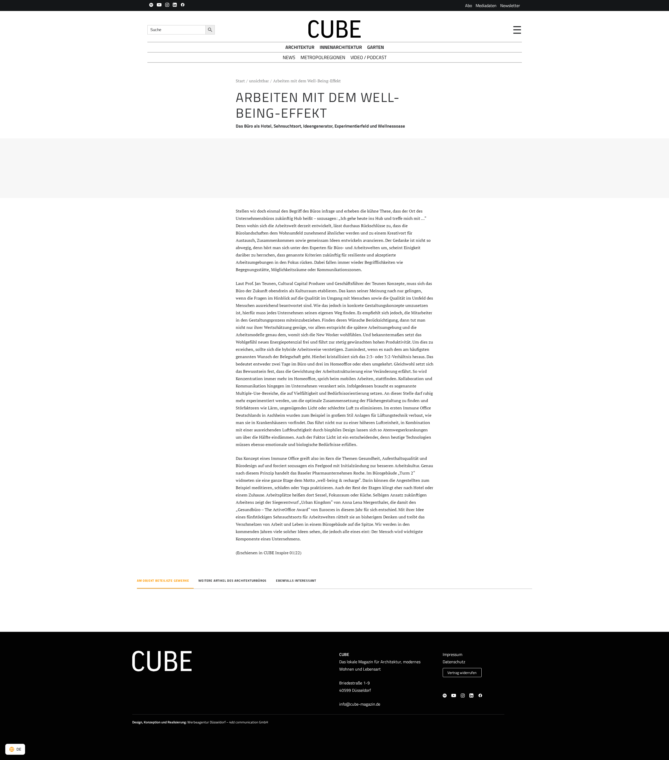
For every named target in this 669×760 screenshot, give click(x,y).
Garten (375, 47)
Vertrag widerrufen (462, 673)
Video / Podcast (368, 57)
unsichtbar (259, 81)
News (289, 57)
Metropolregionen (323, 57)
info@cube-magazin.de (359, 704)
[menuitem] (468, 5)
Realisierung (177, 722)
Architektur (299, 47)
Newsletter (510, 5)
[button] (151, 4)
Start (240, 81)
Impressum (452, 654)
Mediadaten (486, 5)
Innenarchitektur (341, 47)
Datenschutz (454, 662)
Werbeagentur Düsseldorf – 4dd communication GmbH (227, 722)
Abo (468, 5)
